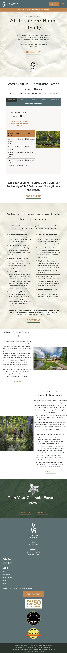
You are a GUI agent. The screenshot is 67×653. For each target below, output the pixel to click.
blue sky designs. (47, 647)
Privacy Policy (19, 647)
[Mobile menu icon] (63, 4)
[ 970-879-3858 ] (33, 545)
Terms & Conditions (28, 647)
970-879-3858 (45, 10)
